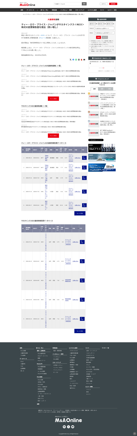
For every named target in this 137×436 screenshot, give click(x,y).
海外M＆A (72, 388)
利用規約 (67, 410)
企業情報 (23, 368)
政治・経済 (73, 385)
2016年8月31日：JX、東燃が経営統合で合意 (102, 62)
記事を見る (77, 157)
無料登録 (113, 4)
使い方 (22, 371)
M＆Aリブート (41, 360)
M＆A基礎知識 (41, 366)
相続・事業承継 (57, 350)
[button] (89, 68)
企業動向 (72, 360)
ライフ (102, 10)
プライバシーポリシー (58, 410)
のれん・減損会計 (42, 387)
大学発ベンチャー (58, 365)
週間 (102, 89)
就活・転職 (89, 381)
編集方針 (40, 410)
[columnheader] (23, 150)
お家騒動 (72, 369)
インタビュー (56, 357)
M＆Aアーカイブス (43, 356)
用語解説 (40, 369)
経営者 (71, 376)
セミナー (88, 394)
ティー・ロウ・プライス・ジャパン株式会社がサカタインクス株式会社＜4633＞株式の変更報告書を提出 (51, 81)
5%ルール (42, 38)
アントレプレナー (58, 370)
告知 (87, 392)
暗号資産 (88, 362)
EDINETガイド (90, 355)
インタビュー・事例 (66, 10)
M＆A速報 (23, 350)
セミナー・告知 (112, 10)
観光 (71, 378)
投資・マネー (89, 360)
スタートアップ (79, 10)
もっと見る (53, 99)
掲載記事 (87, 410)
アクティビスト (74, 350)
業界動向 (72, 362)
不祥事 (71, 367)
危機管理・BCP (74, 372)
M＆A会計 (40, 384)
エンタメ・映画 (90, 367)
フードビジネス (74, 383)
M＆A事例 (56, 359)
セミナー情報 (89, 386)
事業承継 (54, 10)
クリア (105, 37)
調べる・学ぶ (44, 10)
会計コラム (41, 398)
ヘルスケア (73, 381)
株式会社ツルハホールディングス (46, 192)
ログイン (104, 4)
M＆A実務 (39, 377)
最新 (94, 89)
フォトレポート (90, 353)
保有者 (91, 33)
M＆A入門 (39, 364)
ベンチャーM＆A (57, 367)
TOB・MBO (73, 355)
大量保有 (23, 364)
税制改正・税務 (42, 389)
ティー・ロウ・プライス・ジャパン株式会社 (71, 158)
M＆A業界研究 (41, 353)
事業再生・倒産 (74, 365)
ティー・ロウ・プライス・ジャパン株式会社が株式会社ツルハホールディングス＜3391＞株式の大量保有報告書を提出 (53, 87)
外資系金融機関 (90, 357)
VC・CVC (55, 372)
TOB (22, 366)
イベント (88, 389)
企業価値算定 (41, 391)
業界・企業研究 (41, 350)
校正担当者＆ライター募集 (77, 410)
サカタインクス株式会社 (45, 242)
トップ (25, 14)
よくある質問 (41, 371)
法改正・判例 (41, 382)
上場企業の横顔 (74, 374)
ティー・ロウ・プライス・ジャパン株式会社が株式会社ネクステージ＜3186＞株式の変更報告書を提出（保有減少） (53, 94)
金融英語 (88, 376)
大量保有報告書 (74, 353)
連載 (38, 404)
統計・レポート (42, 401)
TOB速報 (23, 355)
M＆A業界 (72, 357)
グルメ (88, 365)
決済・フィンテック (91, 350)
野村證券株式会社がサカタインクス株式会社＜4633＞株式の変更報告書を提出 (43, 127)
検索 (84, 4)
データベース (30, 10)
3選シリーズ (89, 378)
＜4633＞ (79, 24)
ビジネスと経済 (92, 10)
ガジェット (89, 383)
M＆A (22, 361)
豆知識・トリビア (91, 374)
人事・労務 (41, 396)
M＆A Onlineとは (48, 410)
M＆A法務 (40, 380)
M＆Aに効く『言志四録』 (93, 369)
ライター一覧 (105, 348)
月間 (109, 89)
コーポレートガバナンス (44, 393)
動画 (39, 358)
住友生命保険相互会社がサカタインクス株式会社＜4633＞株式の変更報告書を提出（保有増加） (48, 122)
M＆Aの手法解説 (42, 373)
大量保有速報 (24, 353)
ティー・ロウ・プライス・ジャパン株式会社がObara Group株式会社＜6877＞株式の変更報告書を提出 (50, 71)
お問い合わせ (93, 410)
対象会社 (92, 28)
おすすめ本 (89, 372)
